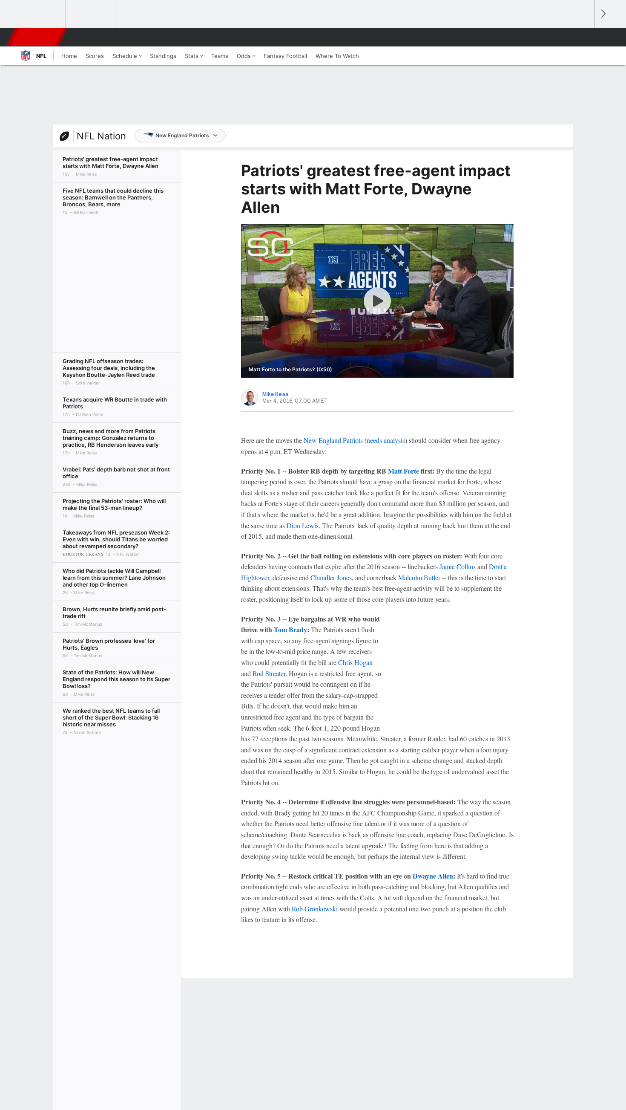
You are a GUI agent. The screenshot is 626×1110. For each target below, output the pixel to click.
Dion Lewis (303, 525)
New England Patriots (182, 135)
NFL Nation (101, 136)
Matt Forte (403, 471)
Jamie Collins (457, 566)
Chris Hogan (355, 662)
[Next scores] (602, 14)
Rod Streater (269, 673)
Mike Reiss (275, 394)
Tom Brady (290, 629)
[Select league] (41, 14)
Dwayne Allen (433, 876)
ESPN (37, 37)
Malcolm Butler (419, 577)
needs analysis (386, 440)
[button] (583, 37)
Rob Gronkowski (315, 908)
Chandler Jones (331, 577)
